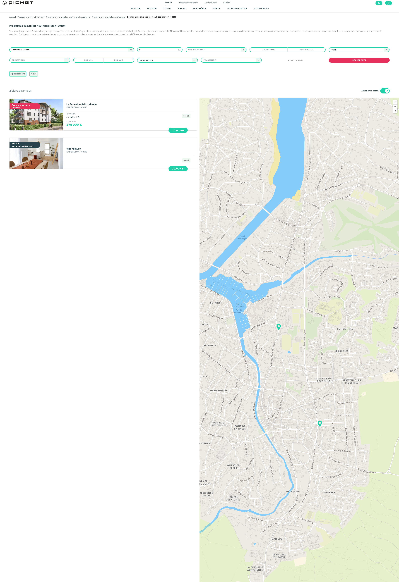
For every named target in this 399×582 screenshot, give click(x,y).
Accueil (168, 3)
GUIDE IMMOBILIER (237, 8)
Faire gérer (199, 8)
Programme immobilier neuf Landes (108, 17)
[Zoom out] (395, 106)
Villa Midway (73, 148)
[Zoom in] (395, 102)
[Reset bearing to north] (395, 111)
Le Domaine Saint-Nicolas (81, 104)
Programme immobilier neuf (31, 17)
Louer (167, 8)
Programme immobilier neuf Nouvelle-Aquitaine (68, 17)
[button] (213, 49)
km (179, 50)
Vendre (182, 8)
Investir (152, 8)
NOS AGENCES (261, 8)
